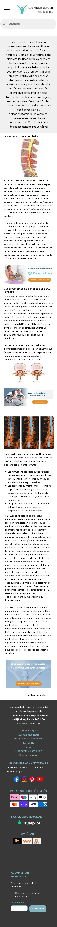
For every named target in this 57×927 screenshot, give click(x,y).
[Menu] (7, 9)
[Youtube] (40, 779)
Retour (28, 746)
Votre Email (17, 902)
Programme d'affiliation (28, 750)
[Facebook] (16, 779)
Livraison (28, 742)
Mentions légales (28, 730)
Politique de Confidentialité (28, 738)
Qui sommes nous (28, 734)
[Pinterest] (32, 779)
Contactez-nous (28, 755)
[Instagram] (24, 779)
